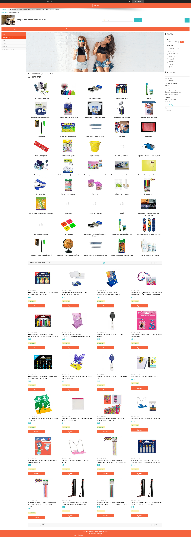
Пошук (138, 20)
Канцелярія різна (121, 98)
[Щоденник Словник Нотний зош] (41, 203)
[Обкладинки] (148, 127)
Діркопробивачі (95, 98)
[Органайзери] (95, 146)
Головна (5, 29)
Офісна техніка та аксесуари (149, 156)
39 (156, 263)
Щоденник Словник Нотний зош (41, 213)
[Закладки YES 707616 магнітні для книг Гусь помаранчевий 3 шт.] (43, 446)
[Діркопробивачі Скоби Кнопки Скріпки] (95, 224)
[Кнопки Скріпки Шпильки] (68, 108)
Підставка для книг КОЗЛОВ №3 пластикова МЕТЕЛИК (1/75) (77, 377)
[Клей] (148, 89)
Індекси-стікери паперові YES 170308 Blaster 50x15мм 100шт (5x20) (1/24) (43, 293)
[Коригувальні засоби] (121, 108)
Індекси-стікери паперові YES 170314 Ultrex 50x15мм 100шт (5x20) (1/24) (42, 377)
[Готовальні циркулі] (41, 89)
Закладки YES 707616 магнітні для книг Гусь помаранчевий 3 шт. (42, 461)
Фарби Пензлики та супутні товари (148, 256)
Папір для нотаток (41, 175)
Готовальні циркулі (41, 98)
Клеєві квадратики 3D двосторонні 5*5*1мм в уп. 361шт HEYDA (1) (77, 419)
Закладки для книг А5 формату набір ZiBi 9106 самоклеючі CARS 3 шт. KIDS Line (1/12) (112, 503)
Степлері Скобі (41, 194)
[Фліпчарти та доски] (121, 184)
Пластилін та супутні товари (149, 175)
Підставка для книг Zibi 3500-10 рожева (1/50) (75, 461)
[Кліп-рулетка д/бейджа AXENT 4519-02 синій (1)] (112, 362)
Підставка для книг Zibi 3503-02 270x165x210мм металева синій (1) (108, 293)
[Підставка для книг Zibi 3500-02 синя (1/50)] (146, 404)
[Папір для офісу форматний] (68, 165)
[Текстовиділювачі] (68, 184)
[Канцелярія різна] (121, 89)
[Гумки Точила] (68, 224)
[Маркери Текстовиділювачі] (41, 245)
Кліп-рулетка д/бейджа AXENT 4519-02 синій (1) (112, 377)
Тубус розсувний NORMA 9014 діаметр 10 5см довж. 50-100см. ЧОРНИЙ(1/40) (76, 503)
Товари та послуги (37, 74)
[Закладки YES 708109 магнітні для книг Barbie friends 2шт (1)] (146, 320)
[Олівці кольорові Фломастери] (121, 245)
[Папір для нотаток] (41, 165)
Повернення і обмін (63, 29)
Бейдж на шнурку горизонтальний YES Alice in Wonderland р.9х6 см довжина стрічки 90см (146, 293)
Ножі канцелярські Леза (95, 137)
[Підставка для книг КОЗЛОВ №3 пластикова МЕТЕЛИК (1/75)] (77, 362)
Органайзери (95, 156)
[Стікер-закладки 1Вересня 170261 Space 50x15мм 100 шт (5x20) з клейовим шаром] (146, 446)
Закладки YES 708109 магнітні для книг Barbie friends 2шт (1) (146, 335)
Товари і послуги (16, 29)
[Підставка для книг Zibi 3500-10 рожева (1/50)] (77, 446)
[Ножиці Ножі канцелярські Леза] (95, 245)
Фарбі (122, 213)
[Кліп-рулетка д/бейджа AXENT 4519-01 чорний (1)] (112, 320)
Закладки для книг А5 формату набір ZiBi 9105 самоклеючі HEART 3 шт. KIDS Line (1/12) (42, 504)
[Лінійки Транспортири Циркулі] (148, 224)
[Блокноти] (68, 203)
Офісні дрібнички (121, 156)
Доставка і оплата (47, 29)
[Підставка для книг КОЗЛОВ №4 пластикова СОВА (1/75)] (43, 404)
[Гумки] (68, 89)
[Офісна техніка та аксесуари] (148, 146)
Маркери (41, 137)
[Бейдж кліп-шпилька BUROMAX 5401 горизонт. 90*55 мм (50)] (77, 278)
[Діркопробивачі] (95, 89)
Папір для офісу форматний (68, 175)
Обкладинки (148, 137)
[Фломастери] (148, 184)
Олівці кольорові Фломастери (122, 255)
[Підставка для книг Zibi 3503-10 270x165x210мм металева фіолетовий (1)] (77, 320)
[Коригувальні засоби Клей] (121, 224)
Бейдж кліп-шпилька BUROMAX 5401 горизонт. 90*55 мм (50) (74, 293)
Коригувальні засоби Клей (122, 234)
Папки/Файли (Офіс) (41, 234)
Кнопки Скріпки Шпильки (68, 117)
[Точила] (95, 184)
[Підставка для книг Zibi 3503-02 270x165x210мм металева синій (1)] (112, 278)
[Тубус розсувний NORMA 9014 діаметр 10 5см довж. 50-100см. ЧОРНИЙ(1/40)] (77, 488)
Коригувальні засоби (122, 117)
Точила (95, 194)
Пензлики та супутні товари (122, 175)
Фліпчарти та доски (122, 194)
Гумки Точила (68, 234)
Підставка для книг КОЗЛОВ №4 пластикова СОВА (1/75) (43, 419)
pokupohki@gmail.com (171, 105)
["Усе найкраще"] (8, 20)
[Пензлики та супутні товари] (121, 165)
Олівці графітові (41, 156)
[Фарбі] (121, 203)
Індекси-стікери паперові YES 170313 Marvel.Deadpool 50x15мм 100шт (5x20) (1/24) (43, 335)
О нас (28, 29)
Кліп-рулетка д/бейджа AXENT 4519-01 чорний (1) (110, 335)
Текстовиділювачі (68, 194)
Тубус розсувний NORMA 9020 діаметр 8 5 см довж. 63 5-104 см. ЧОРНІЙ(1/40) (146, 503)
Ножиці (122, 137)
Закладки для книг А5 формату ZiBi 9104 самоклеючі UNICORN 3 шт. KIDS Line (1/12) (111, 461)
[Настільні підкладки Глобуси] (68, 245)
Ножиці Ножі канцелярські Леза (95, 255)
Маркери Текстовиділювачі (41, 255)
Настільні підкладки (68, 137)
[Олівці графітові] (41, 146)
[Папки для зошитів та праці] (95, 165)
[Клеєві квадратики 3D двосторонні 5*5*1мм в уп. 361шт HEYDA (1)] (77, 404)
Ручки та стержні (95, 213)
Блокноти (68, 213)
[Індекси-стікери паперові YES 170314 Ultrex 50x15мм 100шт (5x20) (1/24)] (43, 362)
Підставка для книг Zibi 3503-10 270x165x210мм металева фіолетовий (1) (76, 335)
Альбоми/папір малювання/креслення (148, 214)
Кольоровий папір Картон (95, 117)
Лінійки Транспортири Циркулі (148, 234)
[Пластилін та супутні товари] (148, 165)
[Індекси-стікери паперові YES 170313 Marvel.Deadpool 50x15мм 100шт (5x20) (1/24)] (43, 320)
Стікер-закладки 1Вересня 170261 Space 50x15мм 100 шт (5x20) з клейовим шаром (145, 461)
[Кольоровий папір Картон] (95, 108)
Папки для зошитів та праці (95, 175)
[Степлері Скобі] (41, 184)
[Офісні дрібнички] (121, 146)
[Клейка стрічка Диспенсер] (41, 108)
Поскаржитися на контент (92, 535)
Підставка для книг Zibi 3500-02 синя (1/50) (145, 418)
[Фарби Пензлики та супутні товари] (148, 245)
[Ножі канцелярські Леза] (95, 127)
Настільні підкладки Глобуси (68, 255)
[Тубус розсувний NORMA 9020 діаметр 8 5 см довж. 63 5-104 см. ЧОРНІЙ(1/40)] (146, 488)
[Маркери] (41, 127)
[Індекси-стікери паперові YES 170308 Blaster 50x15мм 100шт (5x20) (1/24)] (43, 278)
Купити (36, 306)
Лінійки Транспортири (148, 117)
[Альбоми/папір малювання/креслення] (148, 203)
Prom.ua (105, 531)
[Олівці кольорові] (68, 146)
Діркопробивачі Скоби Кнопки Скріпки (95, 235)
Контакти (36, 29)
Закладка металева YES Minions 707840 (144, 376)
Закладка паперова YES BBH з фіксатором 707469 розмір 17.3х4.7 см (111, 419)
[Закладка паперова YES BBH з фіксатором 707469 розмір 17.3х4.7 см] (112, 404)
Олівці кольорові (68, 156)
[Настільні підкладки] (68, 127)
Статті (4, 40)
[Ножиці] (121, 127)
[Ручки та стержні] (95, 203)
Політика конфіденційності (109, 535)
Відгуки (4, 46)
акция (96, 5)
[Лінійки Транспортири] (148, 108)
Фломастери (148, 194)
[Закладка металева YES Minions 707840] (146, 362)
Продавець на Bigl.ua (95, 533)
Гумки (68, 98)
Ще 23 (170, 67)
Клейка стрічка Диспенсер (41, 117)
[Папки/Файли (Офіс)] (41, 224)
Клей (149, 98)
